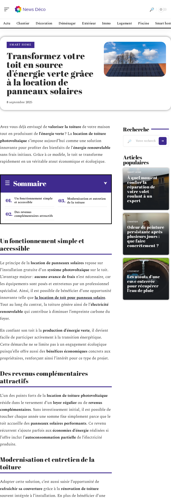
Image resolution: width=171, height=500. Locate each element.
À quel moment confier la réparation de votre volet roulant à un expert (142, 189)
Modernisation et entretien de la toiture (86, 200)
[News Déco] (30, 9)
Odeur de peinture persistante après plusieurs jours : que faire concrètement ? (145, 236)
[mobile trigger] (7, 9)
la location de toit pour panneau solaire (70, 298)
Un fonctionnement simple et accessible (33, 200)
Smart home (20, 45)
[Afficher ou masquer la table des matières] (76, 183)
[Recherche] (151, 9)
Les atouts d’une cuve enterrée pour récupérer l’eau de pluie (143, 283)
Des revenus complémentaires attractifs (33, 214)
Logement (133, 271)
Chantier (132, 222)
